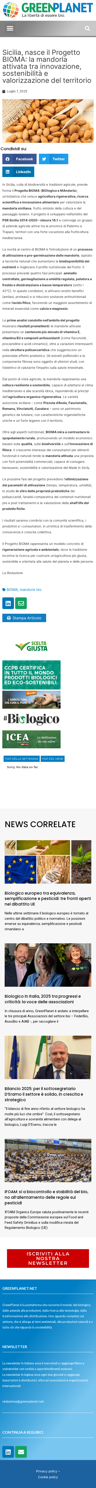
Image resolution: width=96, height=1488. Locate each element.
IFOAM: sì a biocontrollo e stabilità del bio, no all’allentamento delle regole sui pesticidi (46, 1197)
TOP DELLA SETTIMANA (21, 758)
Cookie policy (48, 1477)
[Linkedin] (8, 603)
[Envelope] (21, 603)
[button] (10, 28)
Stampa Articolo (27, 618)
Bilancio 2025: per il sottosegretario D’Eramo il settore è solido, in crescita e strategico (44, 1094)
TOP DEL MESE (52, 758)
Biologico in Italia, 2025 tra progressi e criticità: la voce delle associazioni (43, 999)
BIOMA (12, 589)
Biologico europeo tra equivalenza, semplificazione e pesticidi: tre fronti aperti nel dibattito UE (48, 898)
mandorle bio (30, 589)
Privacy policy (46, 1471)
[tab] (21, 759)
